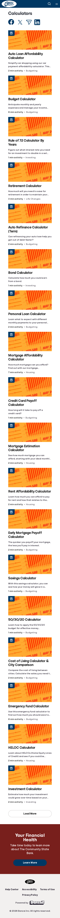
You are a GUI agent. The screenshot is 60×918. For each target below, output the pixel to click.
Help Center (12, 889)
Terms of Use (47, 889)
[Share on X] (20, 22)
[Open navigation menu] (57, 4)
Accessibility (29, 889)
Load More (30, 813)
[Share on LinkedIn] (37, 22)
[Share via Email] (29, 22)
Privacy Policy (30, 895)
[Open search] (49, 4)
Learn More (30, 862)
